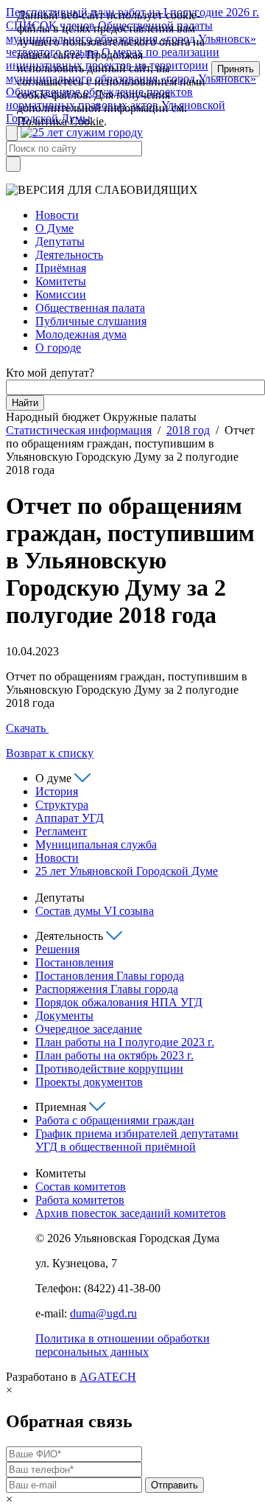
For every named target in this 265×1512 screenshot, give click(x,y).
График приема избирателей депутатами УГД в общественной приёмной (137, 1140)
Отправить (174, 1485)
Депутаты (60, 241)
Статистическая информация (79, 430)
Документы (64, 1015)
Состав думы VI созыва (94, 911)
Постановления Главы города (109, 975)
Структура (61, 804)
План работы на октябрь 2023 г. (114, 1055)
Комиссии (60, 294)
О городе (58, 347)
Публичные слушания (90, 321)
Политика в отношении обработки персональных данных (122, 1345)
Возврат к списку (49, 753)
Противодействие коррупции (109, 1068)
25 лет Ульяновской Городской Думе (126, 871)
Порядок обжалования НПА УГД (118, 1002)
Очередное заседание (88, 1028)
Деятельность (69, 254)
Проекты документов (89, 1082)
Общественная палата (90, 308)
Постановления (74, 962)
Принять (235, 68)
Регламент (61, 831)
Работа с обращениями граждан (114, 1120)
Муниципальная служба (96, 844)
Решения (57, 949)
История (56, 791)
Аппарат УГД (69, 818)
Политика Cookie (60, 121)
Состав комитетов (80, 1186)
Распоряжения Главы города (106, 989)
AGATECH (108, 1376)
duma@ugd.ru (103, 1313)
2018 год (188, 430)
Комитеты (60, 281)
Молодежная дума (81, 334)
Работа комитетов (79, 1200)
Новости (57, 215)
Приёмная (60, 268)
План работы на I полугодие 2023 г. (124, 1042)
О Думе (54, 228)
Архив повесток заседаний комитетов (130, 1213)
